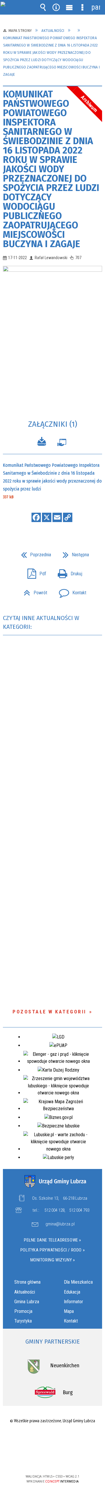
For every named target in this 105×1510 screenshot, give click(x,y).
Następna (73, 552)
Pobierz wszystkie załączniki (42, 442)
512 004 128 (54, 1210)
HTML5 (43, 1459)
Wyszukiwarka (43, 7)
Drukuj (67, 571)
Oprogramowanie (62, 444)
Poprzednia (33, 552)
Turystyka (23, 1321)
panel (95, 7)
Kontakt (70, 590)
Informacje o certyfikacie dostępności (53, 1438)
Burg (68, 1392)
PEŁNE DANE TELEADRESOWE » (52, 1240)
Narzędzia (56, 7)
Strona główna (27, 1282)
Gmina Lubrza (26, 1301)
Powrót (33, 590)
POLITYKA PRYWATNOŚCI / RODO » (52, 1250)
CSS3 (52, 1459)
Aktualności (24, 1292)
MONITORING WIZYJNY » (52, 1260)
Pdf (34, 571)
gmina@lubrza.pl (60, 1224)
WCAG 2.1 (70, 1459)
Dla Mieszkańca (78, 1282)
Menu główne (69, 7)
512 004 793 (79, 1210)
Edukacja (72, 1292)
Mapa (69, 1311)
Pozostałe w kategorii (49, 1012)
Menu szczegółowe (82, 7)
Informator (73, 1301)
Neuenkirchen (64, 1365)
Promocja (23, 1311)
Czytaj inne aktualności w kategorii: (41, 622)
